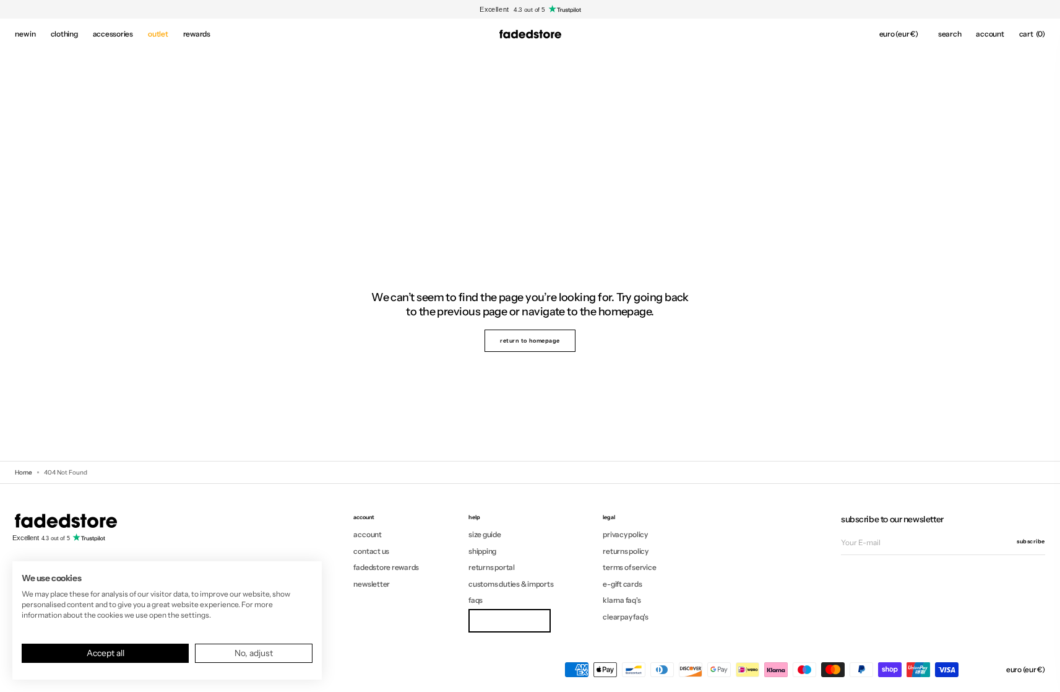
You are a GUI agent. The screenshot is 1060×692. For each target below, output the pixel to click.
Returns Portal (491, 567)
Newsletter (371, 584)
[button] (899, 34)
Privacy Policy (625, 534)
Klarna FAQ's (621, 600)
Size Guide (484, 534)
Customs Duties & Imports (510, 584)
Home (23, 472)
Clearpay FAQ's (625, 616)
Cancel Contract (509, 620)
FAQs (475, 600)
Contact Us (371, 551)
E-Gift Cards (622, 584)
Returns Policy (625, 551)
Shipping (482, 551)
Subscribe (1031, 541)
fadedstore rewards (386, 567)
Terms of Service (629, 567)
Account (367, 534)
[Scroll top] (1041, 673)
